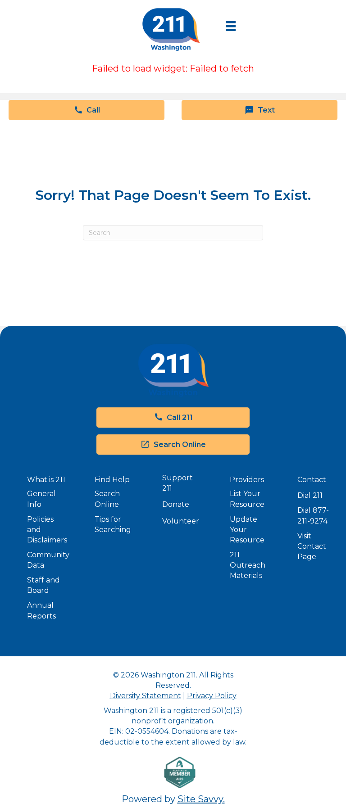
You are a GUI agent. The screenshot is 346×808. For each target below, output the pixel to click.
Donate (175, 504)
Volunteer (180, 521)
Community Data (48, 560)
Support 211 (177, 483)
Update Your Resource (247, 529)
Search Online (107, 498)
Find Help (112, 479)
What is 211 (46, 479)
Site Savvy (200, 799)
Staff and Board (43, 585)
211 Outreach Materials (247, 565)
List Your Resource (247, 498)
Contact (311, 479)
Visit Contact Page (311, 546)
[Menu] (230, 26)
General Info (41, 498)
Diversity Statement (145, 695)
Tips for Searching (113, 524)
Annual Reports (41, 610)
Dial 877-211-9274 (313, 515)
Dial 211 (310, 495)
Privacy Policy (212, 695)
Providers (247, 479)
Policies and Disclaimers (47, 529)
